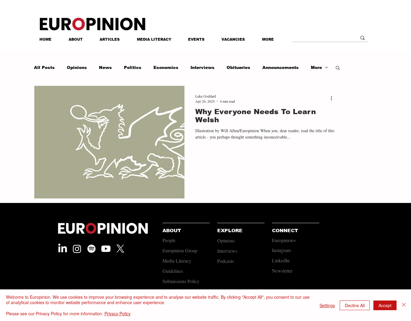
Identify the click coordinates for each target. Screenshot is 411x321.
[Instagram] (77, 248)
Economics (165, 67)
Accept (385, 305)
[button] (268, 39)
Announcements (280, 67)
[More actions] (333, 98)
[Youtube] (105, 248)
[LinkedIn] (62, 248)
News (105, 67)
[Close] (403, 305)
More (316, 67)
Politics (132, 67)
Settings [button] (327, 305)
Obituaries (238, 67)
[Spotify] (91, 248)
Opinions (77, 67)
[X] (120, 248)
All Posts (44, 67)
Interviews (202, 67)
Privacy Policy (117, 313)
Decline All (355, 305)
